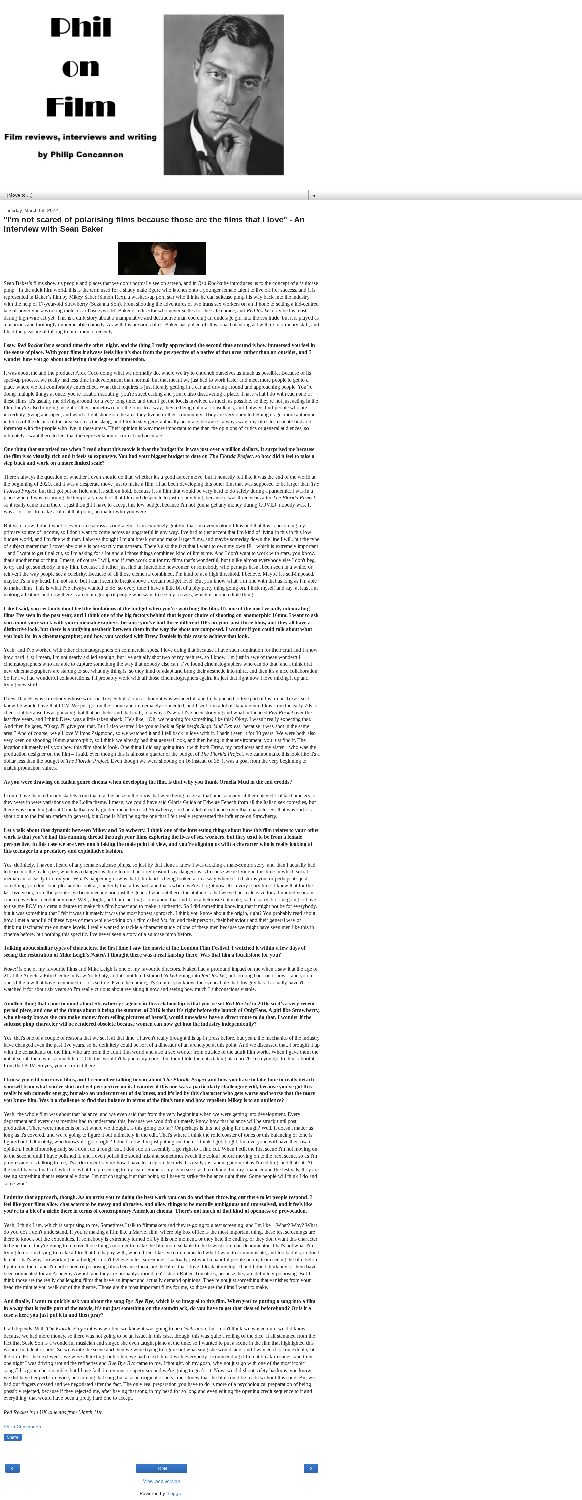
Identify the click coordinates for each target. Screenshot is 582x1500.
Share (12, 1437)
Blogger (174, 1493)
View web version (161, 1481)
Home (161, 1468)
